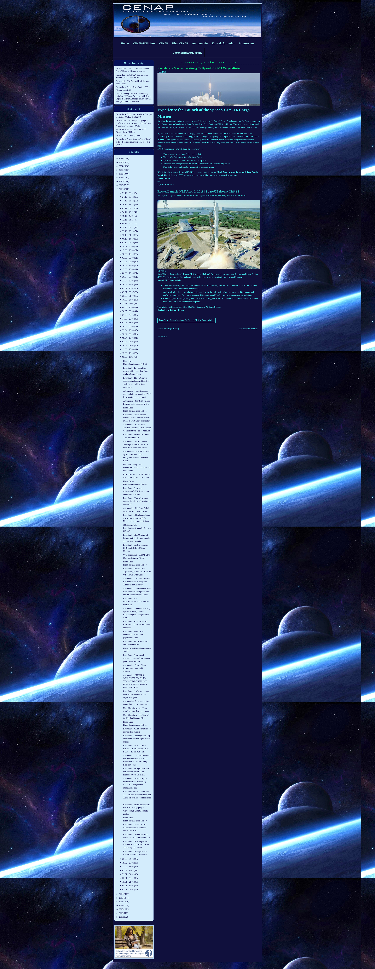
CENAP (163, 43)
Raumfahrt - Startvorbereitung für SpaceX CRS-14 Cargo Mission (199, 68)
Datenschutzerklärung (187, 52)
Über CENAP (180, 43)
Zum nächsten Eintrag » (249, 329)
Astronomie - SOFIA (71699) (128, 135)
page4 (192, 966)
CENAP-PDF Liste (144, 43)
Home (125, 43)
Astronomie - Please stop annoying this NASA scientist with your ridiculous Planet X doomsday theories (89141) (134, 123)
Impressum (246, 43)
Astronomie (200, 43)
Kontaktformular (223, 43)
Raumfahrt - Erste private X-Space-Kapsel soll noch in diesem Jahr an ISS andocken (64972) (133, 142)
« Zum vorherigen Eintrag (168, 329)
